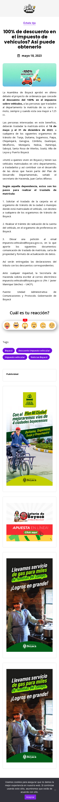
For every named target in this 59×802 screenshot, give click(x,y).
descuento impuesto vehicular (34, 350)
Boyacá (8, 350)
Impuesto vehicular (15, 357)
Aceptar (30, 797)
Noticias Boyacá (39, 357)
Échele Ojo (29, 22)
